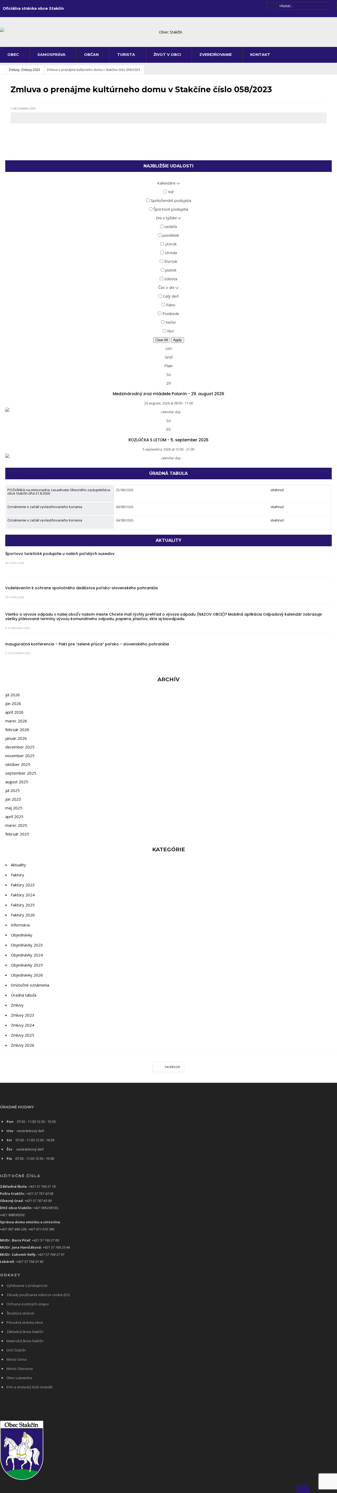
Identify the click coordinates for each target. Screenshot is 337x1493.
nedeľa (170, 226)
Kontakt (260, 54)
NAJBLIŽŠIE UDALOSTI (168, 165)
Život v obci (167, 54)
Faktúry (17, 874)
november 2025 (19, 755)
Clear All (161, 340)
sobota (170, 278)
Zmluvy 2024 (22, 1025)
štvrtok (170, 261)
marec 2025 (16, 825)
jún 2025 (13, 799)
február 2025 (17, 834)
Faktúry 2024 (23, 894)
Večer (170, 322)
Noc (170, 331)
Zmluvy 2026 (22, 1045)
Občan (91, 54)
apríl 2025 (14, 816)
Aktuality (18, 864)
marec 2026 (16, 720)
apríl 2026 (14, 712)
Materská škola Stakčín (25, 1341)
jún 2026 (13, 703)
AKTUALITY (168, 540)
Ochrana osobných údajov (28, 1304)
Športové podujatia (170, 209)
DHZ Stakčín (16, 1350)
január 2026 (16, 738)
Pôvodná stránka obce (25, 1322)
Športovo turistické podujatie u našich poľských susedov (60, 553)
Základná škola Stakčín (25, 1331)
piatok (170, 270)
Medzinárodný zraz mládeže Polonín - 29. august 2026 (168, 394)
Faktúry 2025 (23, 904)
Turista (126, 54)
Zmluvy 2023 (30, 69)
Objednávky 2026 (27, 975)
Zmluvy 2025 (22, 1035)
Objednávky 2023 (27, 945)
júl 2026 (12, 694)
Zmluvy (14, 69)
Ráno (170, 304)
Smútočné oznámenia (30, 985)
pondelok (170, 235)
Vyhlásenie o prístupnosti (27, 1285)
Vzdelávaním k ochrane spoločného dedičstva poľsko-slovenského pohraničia (81, 588)
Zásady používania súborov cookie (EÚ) (38, 1294)
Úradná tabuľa (23, 995)
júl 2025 (12, 790)
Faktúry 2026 (23, 914)
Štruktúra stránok (20, 1313)
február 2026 (17, 729)
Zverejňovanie (215, 54)
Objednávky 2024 (27, 955)
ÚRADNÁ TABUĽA (168, 473)
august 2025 (16, 781)
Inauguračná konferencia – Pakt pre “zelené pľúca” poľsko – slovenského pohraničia (87, 644)
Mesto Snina (17, 1359)
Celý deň (170, 296)
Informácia (20, 924)
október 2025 (17, 764)
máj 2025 (13, 807)
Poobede (170, 313)
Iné (170, 191)
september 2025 (20, 773)
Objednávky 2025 (27, 965)
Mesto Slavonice (20, 1368)
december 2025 (19, 747)
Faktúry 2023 (23, 884)
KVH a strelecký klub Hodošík (30, 1387)
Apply (177, 340)
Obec (13, 54)
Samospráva (51, 54)
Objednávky (21, 935)
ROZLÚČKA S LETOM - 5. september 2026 (168, 440)
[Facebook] (270, 6)
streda (170, 252)
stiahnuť (277, 489)
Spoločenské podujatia (170, 200)
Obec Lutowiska (19, 1377)
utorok (170, 244)
